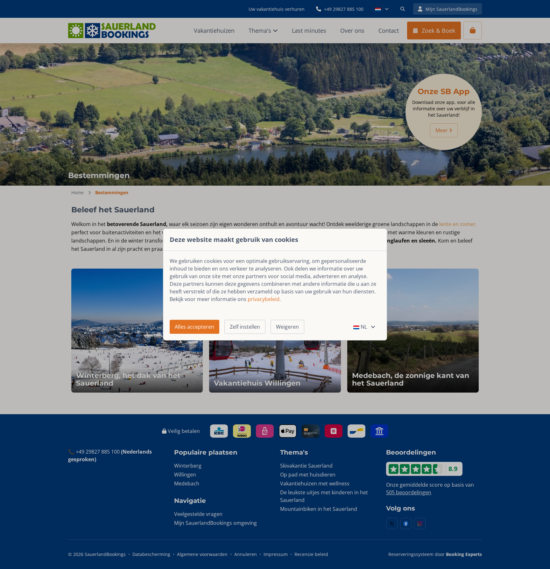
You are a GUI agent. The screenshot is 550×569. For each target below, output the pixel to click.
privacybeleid (263, 299)
